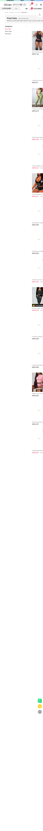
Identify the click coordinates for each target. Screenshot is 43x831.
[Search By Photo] (21, 5)
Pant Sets (8, 29)
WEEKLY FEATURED (34, 9)
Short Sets (8, 31)
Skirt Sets (8, 34)
